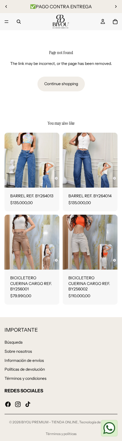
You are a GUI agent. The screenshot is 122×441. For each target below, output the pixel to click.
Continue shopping (61, 83)
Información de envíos (24, 360)
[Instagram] (17, 404)
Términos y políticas (61, 434)
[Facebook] (8, 404)
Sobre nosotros (18, 351)
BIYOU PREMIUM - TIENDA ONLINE (49, 422)
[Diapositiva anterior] (6, 6)
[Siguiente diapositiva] (116, 6)
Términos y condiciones (26, 378)
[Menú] (6, 21)
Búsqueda (13, 342)
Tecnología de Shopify (96, 422)
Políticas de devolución (25, 369)
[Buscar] (18, 21)
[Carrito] (115, 21)
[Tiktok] (27, 404)
